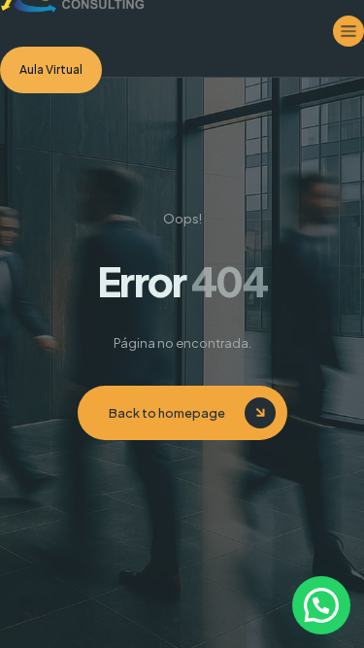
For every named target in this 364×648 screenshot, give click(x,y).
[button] (321, 605)
